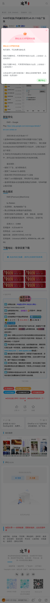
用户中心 (41, 80)
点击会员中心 (8, 73)
